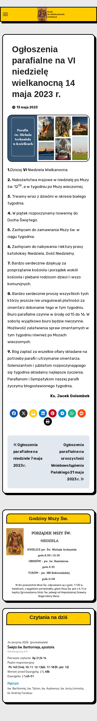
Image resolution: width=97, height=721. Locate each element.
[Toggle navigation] (5, 14)
